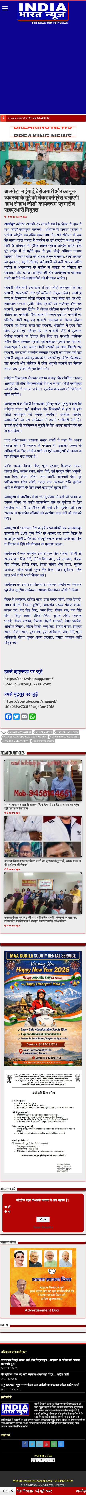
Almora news (44, 732)
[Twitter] (32, 1444)
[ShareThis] (54, 1444)
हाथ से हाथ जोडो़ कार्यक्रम (44, 741)
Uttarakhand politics (16, 741)
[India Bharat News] (43, 12)
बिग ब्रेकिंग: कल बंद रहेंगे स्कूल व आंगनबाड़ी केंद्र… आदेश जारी (35, 1374)
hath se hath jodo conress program (25, 736)
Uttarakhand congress (65, 736)
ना (9, 1212)
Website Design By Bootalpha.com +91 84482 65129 (43, 1480)
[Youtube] (46, 1444)
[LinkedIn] (39, 1444)
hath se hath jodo (67, 732)
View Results (43, 1227)
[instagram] (61, 1444)
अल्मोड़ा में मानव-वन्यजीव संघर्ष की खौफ (25, 118)
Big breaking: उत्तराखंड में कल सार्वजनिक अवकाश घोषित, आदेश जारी (40, 1385)
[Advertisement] (43, 69)
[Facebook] (25, 1444)
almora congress (20, 732)
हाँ (9, 1207)
